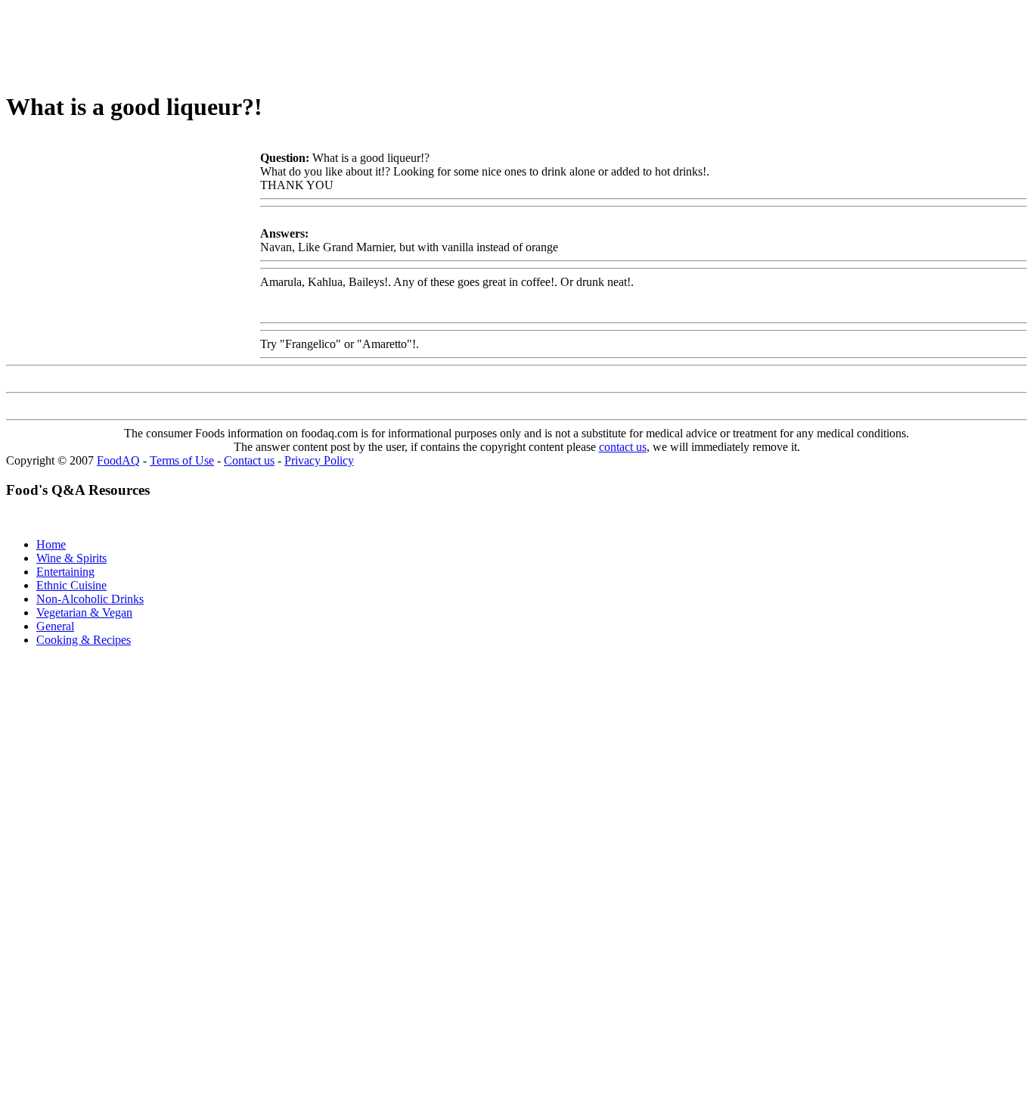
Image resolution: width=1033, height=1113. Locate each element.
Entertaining (65, 571)
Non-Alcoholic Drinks (90, 598)
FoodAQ (118, 460)
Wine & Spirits (71, 558)
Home (51, 544)
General (55, 626)
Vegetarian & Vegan (84, 612)
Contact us (249, 460)
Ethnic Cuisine (71, 585)
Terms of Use (182, 460)
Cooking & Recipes (83, 639)
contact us (623, 446)
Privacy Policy (319, 460)
